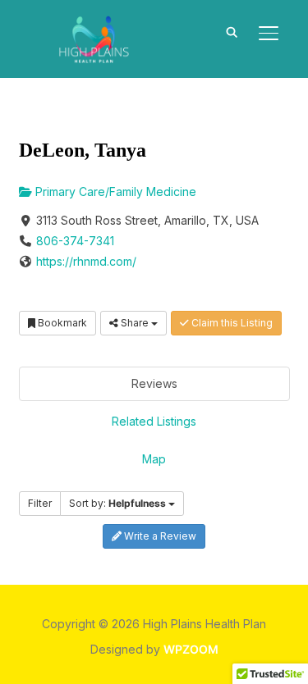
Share (134, 323)
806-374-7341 (75, 241)
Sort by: (117, 503)
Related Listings (154, 421)
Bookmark (61, 323)
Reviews (154, 383)
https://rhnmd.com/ (86, 261)
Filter (40, 503)
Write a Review (159, 536)
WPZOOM (190, 649)
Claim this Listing (231, 323)
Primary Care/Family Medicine (114, 191)
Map (154, 459)
